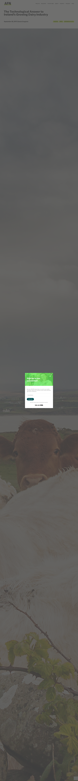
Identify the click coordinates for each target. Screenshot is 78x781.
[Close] (51, 374)
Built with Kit (39, 405)
